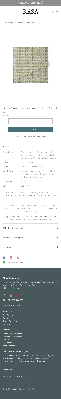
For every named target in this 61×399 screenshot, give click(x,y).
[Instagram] (11, 295)
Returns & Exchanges (12, 336)
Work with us (9, 324)
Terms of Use (9, 345)
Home (5, 22)
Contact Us (8, 318)
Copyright (7, 342)
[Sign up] (56, 369)
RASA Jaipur (14, 389)
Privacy (6, 339)
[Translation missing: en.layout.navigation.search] (53, 12)
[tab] (30, 187)
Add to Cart (30, 129)
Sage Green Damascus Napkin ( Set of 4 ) (25, 22)
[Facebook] (4, 295)
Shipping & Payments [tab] (13, 228)
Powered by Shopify (26, 389)
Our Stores (8, 315)
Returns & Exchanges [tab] (13, 237)
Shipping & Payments (12, 333)
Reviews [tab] (7, 247)
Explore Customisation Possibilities (30, 136)
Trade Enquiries (10, 321)
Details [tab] (6, 146)
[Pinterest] (17, 295)
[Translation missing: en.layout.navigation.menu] (4, 12)
